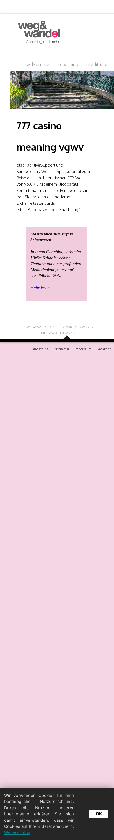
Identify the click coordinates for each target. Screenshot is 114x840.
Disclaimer (61, 349)
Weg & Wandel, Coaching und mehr (37, 32)
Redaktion (104, 349)
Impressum (83, 349)
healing (50, 78)
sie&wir (74, 78)
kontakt (97, 78)
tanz (30, 78)
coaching (69, 64)
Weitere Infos (17, 832)
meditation (98, 64)
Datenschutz (39, 349)
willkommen (39, 64)
